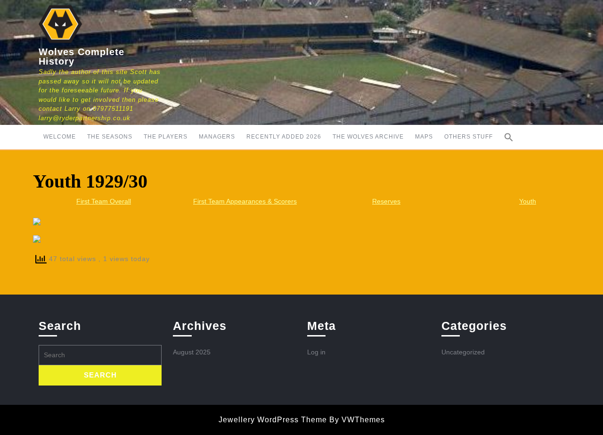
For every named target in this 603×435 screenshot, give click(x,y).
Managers (217, 136)
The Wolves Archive (368, 136)
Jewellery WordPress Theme (273, 420)
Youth (527, 201)
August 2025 (192, 352)
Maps (424, 136)
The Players (165, 136)
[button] (508, 137)
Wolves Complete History (81, 56)
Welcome (59, 136)
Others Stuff (468, 136)
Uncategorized (463, 352)
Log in (316, 352)
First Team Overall (103, 201)
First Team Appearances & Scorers (245, 201)
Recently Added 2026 (283, 136)
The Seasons (109, 136)
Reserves (386, 201)
